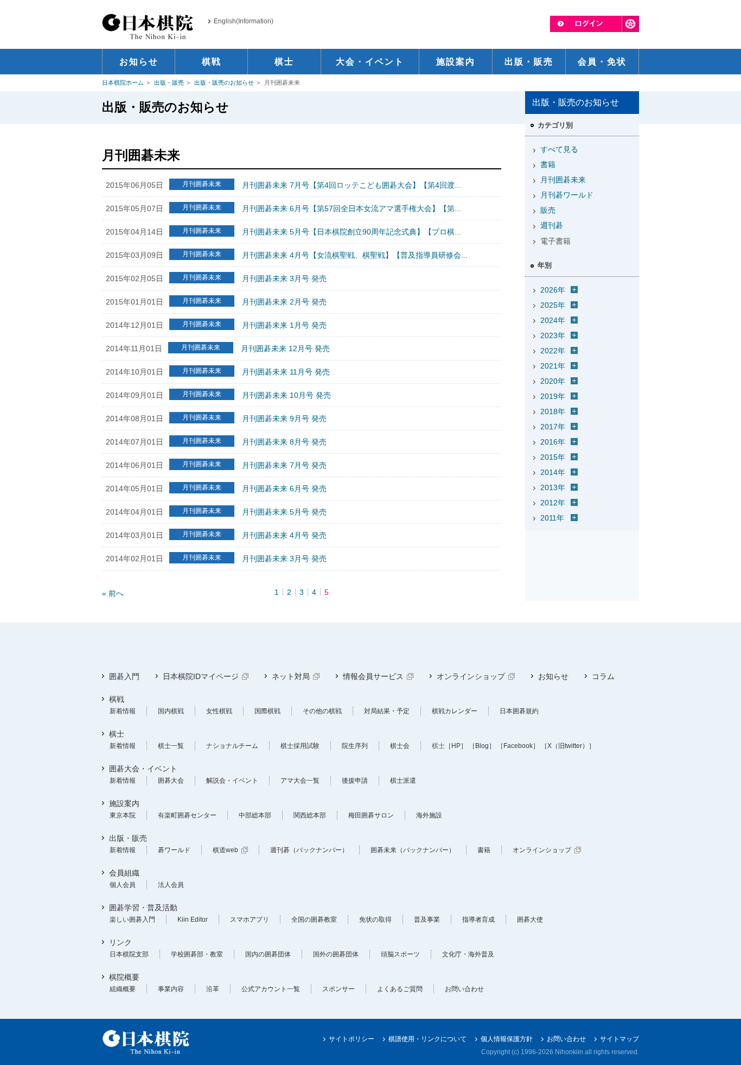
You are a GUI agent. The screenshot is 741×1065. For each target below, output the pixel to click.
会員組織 (124, 873)
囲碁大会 (171, 780)
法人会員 (171, 885)
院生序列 (355, 746)
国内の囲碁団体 (268, 954)
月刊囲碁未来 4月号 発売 (284, 535)
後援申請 (355, 780)
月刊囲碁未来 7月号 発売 (284, 465)
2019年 (552, 396)
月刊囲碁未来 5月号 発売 (284, 512)
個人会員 (123, 885)
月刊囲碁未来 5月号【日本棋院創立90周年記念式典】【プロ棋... (351, 231)
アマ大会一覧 (300, 780)
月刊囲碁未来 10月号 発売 (286, 395)
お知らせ (553, 676)
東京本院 (123, 815)
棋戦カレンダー (454, 711)
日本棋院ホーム (123, 82)
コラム (603, 676)
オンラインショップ (471, 676)
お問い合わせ (464, 989)
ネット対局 (291, 676)
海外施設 (429, 815)
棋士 (116, 734)
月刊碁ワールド (566, 195)
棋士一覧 (171, 746)
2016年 (552, 442)
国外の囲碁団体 (336, 954)
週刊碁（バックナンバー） (309, 850)
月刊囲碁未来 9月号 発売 (284, 418)
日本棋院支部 (129, 954)
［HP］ (456, 746)
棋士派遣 (403, 780)
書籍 (547, 164)
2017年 (552, 426)
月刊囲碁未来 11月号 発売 (286, 371)
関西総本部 (309, 815)
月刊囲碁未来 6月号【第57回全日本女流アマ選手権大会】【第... (351, 208)
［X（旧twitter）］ (568, 746)
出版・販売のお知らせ (224, 82)
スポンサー (338, 989)
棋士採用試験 (300, 746)
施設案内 (124, 803)
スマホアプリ (249, 919)
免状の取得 (375, 919)
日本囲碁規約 (519, 711)
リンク (120, 942)
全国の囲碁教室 (314, 919)
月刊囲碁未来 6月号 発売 (284, 488)
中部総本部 (255, 815)
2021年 (552, 366)
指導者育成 (478, 919)
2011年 (552, 518)
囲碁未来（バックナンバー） (412, 850)
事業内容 (171, 989)
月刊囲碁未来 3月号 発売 (284, 278)
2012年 (552, 502)
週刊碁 (551, 225)
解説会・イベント (232, 780)
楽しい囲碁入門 (132, 919)
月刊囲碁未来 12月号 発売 (285, 348)
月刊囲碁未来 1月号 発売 (284, 325)
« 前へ (113, 593)
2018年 (552, 411)
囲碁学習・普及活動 (143, 907)
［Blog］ (482, 746)
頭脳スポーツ (400, 954)
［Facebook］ (518, 746)
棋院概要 (124, 977)
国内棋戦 (171, 711)
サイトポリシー (351, 1039)
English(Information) (243, 21)
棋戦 (116, 699)
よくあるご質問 (400, 989)
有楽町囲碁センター (187, 815)
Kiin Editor (192, 919)
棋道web (225, 850)
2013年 (552, 487)
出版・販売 (169, 82)
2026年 (552, 290)
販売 (547, 210)
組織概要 (123, 989)
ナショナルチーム (232, 746)
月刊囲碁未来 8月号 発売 (284, 442)
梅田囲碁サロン (371, 815)
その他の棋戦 (322, 711)
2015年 (552, 457)
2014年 (552, 472)
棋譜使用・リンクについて (427, 1039)
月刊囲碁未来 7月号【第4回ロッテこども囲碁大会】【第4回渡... (351, 185)
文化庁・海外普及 (468, 954)
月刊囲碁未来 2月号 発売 (284, 301)
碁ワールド (174, 850)
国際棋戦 (267, 711)
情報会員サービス (373, 676)
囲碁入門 (124, 676)
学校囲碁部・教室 (197, 954)
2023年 (552, 335)
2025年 (552, 305)
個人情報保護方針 (507, 1039)
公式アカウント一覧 (270, 989)
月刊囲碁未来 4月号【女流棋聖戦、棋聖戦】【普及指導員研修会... (355, 255)
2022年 (552, 350)
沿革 (212, 989)
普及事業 (427, 919)
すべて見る (559, 149)
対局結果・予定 (387, 711)
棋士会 (400, 746)
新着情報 (123, 711)
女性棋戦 (219, 711)
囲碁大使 (530, 919)
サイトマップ (619, 1039)
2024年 (552, 320)
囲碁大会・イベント (143, 768)
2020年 (552, 381)
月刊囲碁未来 (563, 179)
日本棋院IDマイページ (201, 676)
